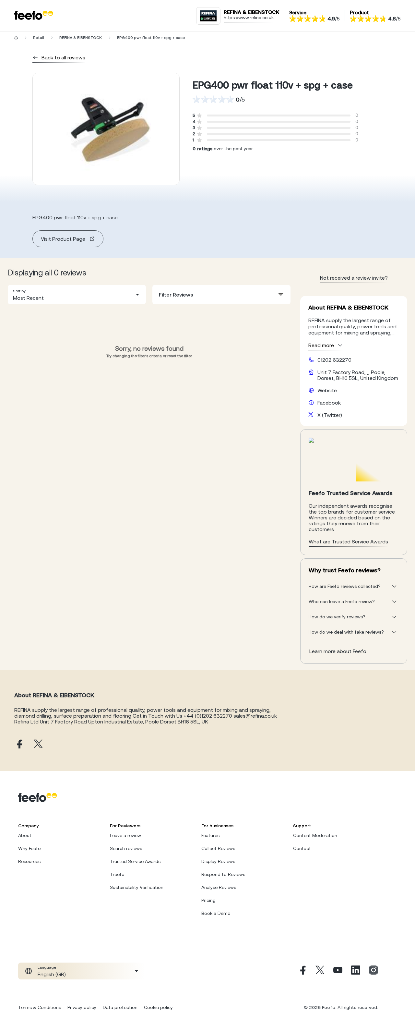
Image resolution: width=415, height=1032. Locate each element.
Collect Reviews (218, 848)
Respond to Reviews (223, 874)
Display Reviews (218, 861)
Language (47, 967)
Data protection (120, 1007)
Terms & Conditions (39, 1007)
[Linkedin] (355, 971)
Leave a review (125, 835)
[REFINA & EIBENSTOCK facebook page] (18, 744)
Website (327, 390)
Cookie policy (158, 1007)
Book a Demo (216, 913)
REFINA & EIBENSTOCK (80, 37)
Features (210, 835)
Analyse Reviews (218, 887)
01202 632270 (334, 360)
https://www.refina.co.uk (249, 17)
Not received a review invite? (354, 278)
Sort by (19, 291)
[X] (320, 971)
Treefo (117, 874)
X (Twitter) (329, 415)
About (24, 835)
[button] (77, 294)
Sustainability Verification (136, 887)
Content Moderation (315, 835)
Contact (302, 848)
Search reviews (126, 848)
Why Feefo (29, 848)
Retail (38, 37)
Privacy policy (81, 1007)
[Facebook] (302, 971)
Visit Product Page (63, 239)
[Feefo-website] (33, 16)
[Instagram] (373, 971)
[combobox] (77, 294)
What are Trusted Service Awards (348, 541)
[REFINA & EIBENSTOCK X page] (38, 744)
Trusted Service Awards (135, 861)
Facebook (329, 403)
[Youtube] (337, 971)
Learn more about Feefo (337, 651)
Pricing (208, 900)
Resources (29, 861)
